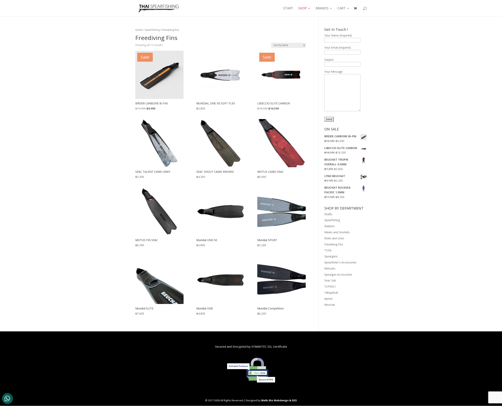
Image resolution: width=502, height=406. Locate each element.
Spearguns (331, 256)
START (288, 8)
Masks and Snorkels (337, 232)
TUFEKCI (330, 286)
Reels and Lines (334, 238)
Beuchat (329, 305)
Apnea (328, 298)
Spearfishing (152, 30)
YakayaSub (331, 292)
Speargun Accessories (338, 274)
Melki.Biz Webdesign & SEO (279, 400)
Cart (341, 8)
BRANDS (322, 8)
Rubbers (329, 226)
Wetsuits (329, 268)
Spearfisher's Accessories (340, 262)
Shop (302, 8)
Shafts (328, 214)
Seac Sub (330, 280)
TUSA (327, 250)
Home (138, 30)
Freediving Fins (333, 244)
